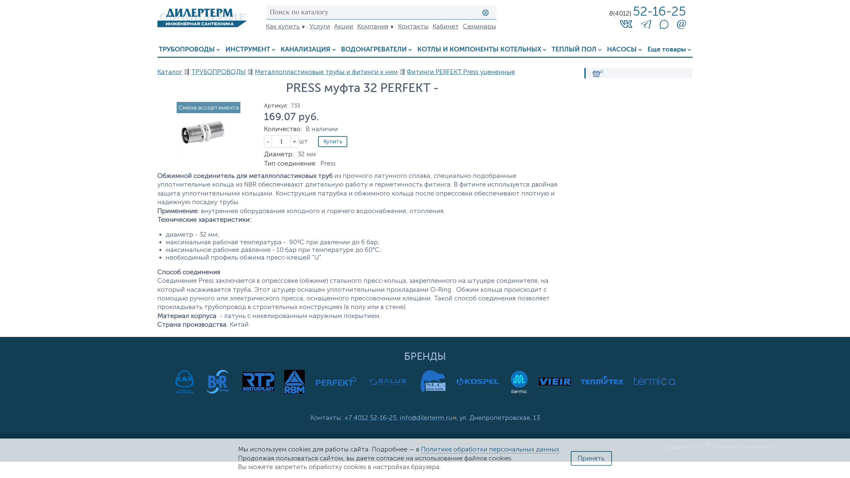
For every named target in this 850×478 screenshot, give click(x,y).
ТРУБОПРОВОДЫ (187, 49)
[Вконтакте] (626, 24)
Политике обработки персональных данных (490, 449)
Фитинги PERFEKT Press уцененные (461, 72)
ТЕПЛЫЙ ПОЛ (574, 49)
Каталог (169, 72)
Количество (283, 129)
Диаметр (279, 154)
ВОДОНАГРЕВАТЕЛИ (374, 49)
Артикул (276, 105)
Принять (591, 458)
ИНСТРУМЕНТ (247, 49)
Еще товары (666, 49)
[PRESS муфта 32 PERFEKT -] (202, 159)
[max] (664, 27)
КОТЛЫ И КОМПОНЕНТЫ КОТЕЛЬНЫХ (479, 49)
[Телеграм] (646, 26)
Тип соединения (290, 163)
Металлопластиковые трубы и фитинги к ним (326, 72)
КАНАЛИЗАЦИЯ (305, 49)
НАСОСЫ (622, 49)
